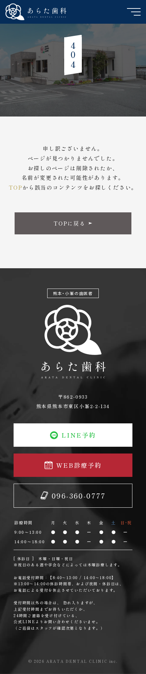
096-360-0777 (79, 495)
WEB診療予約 (79, 465)
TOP (15, 187)
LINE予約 (78, 434)
